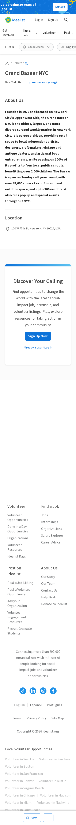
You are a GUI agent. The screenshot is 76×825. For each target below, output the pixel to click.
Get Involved (8, 33)
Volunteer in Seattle (19, 759)
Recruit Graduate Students (19, 631)
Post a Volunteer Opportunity (19, 592)
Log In (39, 20)
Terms (17, 718)
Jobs (44, 515)
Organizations (17, 538)
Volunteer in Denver (19, 781)
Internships (49, 522)
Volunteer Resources (14, 547)
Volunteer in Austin (52, 781)
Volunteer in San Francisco (24, 773)
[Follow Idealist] (22, 690)
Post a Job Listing (20, 582)
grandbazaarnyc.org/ (43, 82)
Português (54, 705)
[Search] (66, 20)
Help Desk (48, 597)
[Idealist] (15, 20)
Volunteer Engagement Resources (16, 617)
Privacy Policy (36, 718)
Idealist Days (16, 556)
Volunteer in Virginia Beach (24, 788)
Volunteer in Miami (18, 802)
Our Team (48, 583)
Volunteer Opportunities (17, 517)
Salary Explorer (52, 535)
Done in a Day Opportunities (17, 529)
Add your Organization (17, 603)
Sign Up (53, 20)
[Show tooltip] (26, 63)
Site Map (58, 718)
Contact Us (49, 590)
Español (36, 705)
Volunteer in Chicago (20, 795)
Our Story (48, 577)
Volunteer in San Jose (54, 759)
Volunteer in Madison (55, 795)
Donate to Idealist (54, 604)
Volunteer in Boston (19, 766)
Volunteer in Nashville (53, 802)
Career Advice (50, 542)
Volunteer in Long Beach (22, 810)
